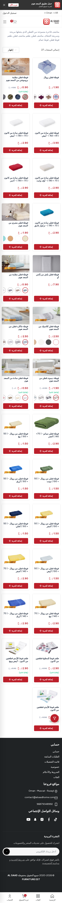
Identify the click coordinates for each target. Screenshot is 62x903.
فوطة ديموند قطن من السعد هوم (49, 379)
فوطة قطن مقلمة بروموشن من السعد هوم (17, 78)
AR (56, 13)
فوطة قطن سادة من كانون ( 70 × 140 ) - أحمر (16, 179)
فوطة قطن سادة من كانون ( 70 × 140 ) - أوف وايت (47, 179)
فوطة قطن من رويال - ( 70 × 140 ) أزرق (15, 614)
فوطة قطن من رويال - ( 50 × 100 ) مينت (46, 480)
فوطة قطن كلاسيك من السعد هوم (49, 327)
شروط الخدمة (18, 859)
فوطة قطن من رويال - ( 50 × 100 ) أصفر (46, 525)
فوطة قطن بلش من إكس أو (47, 276)
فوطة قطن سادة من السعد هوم (16, 379)
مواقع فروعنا (51, 784)
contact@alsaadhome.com (39, 797)
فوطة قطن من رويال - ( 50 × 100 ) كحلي (15, 525)
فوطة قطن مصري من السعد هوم (18, 224)
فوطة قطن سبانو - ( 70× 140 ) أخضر (47, 435)
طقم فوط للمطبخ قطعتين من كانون (47, 659)
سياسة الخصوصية (50, 863)
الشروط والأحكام (51, 772)
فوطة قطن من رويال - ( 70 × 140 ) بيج (46, 614)
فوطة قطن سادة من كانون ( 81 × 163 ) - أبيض (47, 134)
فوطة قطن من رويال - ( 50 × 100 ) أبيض (46, 570)
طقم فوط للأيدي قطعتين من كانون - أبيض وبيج (17, 659)
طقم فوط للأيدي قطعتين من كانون (48, 708)
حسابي (56, 751)
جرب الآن (13, 5)
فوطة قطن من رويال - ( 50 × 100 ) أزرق (15, 480)
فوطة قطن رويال (51, 77)
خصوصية (55, 767)
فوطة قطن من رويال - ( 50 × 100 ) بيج (15, 435)
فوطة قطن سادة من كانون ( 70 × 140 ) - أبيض (16, 134)
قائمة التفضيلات (51, 761)
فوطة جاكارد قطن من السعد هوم (18, 327)
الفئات (56, 777)
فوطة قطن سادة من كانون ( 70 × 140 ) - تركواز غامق (46, 224)
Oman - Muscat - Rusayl (41, 790)
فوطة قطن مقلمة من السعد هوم (18, 276)
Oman (49, 13)
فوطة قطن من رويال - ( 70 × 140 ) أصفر (15, 570)
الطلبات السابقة (51, 756)
